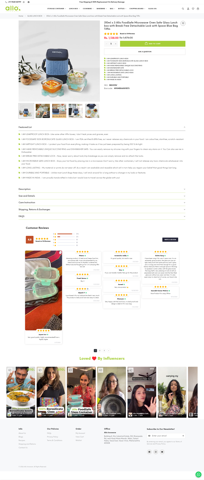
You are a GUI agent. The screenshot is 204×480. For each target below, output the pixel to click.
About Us (22, 433)
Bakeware (101, 8)
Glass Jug (152, 8)
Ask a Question (144, 52)
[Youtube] (162, 451)
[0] (198, 8)
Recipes (22, 440)
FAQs (49, 433)
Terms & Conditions (54, 440)
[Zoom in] (95, 25)
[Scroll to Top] (199, 468)
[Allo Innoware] (13, 8)
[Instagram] (24, 2)
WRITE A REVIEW (170, 239)
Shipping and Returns (27, 444)
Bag (111, 8)
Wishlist (79, 440)
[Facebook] (28, 2)
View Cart (80, 437)
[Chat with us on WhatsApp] (198, 474)
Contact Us (23, 448)
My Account (80, 433)
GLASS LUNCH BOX (34, 16)
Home (21, 16)
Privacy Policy (52, 437)
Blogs (21, 437)
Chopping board (136, 8)
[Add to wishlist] (183, 23)
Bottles (121, 8)
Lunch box (73, 8)
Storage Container (55, 8)
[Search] (183, 8)
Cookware (87, 8)
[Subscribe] (183, 435)
